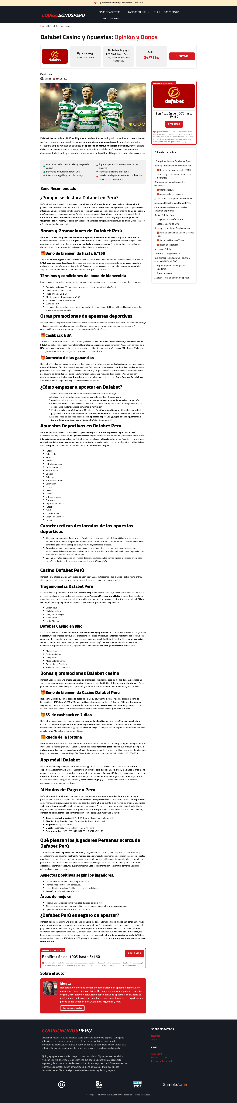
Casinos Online (137, 12)
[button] (192, 152)
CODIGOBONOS (66, 1030)
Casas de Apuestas (109, 12)
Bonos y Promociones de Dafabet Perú (173, 165)
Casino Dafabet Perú (164, 215)
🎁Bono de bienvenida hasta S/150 (174, 170)
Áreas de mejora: (165, 273)
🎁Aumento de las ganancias (170, 194)
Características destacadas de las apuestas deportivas (170, 209)
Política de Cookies (160, 1057)
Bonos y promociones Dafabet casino (172, 228)
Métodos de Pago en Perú (167, 253)
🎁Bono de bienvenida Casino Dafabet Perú (175, 234)
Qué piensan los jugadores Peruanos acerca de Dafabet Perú (172, 260)
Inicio (42, 26)
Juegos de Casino (110, 18)
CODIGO (63, 15)
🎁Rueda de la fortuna (167, 244)
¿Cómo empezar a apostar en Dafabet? (173, 198)
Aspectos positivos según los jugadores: (171, 267)
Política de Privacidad (161, 1061)
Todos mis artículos (72, 1008)
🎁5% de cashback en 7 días (171, 240)
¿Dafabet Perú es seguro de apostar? (172, 277)
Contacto (155, 1039)
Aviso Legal (156, 1054)
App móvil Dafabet (163, 249)
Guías (157, 12)
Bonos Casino (171, 12)
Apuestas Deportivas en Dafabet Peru (172, 203)
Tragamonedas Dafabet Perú (170, 219)
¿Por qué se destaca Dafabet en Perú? (173, 161)
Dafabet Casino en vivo (168, 224)
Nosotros (155, 1035)
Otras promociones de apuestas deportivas (169, 184)
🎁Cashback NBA (165, 190)
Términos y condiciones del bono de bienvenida (174, 176)
